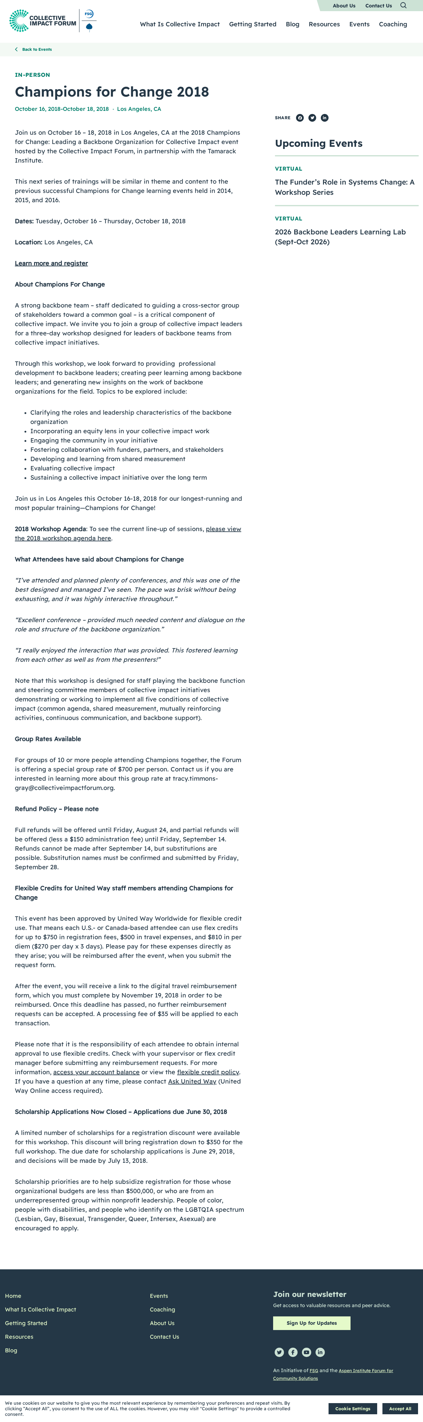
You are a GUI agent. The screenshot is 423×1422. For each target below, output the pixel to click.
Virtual (289, 168)
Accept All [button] (400, 1408)
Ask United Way (192, 1081)
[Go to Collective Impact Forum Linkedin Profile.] (320, 1352)
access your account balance (96, 1072)
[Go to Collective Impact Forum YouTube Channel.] (306, 1352)
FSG (314, 1370)
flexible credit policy (208, 1072)
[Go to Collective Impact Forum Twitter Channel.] (279, 1352)
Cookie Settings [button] (352, 1408)
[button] (403, 5)
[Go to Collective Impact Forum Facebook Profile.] (293, 1352)
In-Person (32, 74)
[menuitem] (344, 5)
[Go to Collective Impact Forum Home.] (53, 20)
